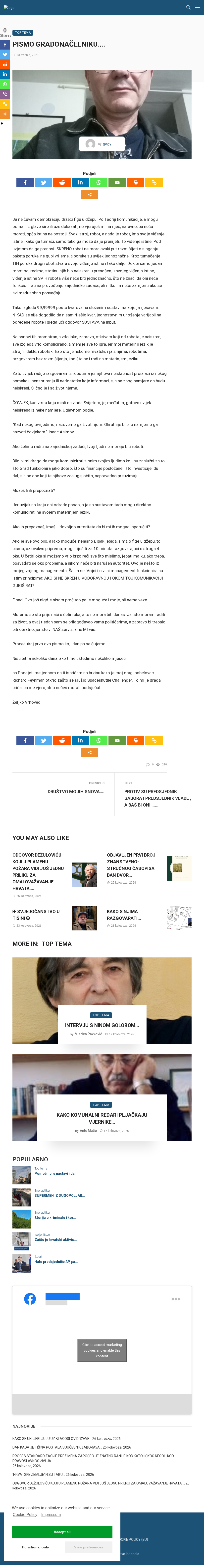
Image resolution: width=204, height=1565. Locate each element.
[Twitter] (43, 182)
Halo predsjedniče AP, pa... (56, 1262)
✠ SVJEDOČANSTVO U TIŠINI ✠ (36, 915)
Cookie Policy (25, 1514)
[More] (89, 194)
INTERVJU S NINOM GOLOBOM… (102, 1025)
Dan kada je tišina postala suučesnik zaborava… (57, 1447)
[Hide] (2, 123)
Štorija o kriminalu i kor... (55, 1218)
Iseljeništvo (42, 1234)
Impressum (51, 1514)
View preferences (88, 1547)
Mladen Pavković (88, 1034)
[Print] (135, 182)
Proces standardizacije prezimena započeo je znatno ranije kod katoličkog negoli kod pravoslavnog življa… (93, 1458)
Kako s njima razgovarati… (124, 915)
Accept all (62, 1532)
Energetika (42, 1190)
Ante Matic (88, 1131)
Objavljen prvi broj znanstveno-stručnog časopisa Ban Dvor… (131, 865)
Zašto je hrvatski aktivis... (56, 1240)
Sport (38, 1256)
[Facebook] (25, 182)
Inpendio (132, 1554)
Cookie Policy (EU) (132, 1539)
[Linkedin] (80, 182)
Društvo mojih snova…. (76, 791)
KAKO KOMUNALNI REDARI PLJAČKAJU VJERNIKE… (102, 1118)
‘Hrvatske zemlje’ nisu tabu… (38, 1475)
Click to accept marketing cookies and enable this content (102, 1350)
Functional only (35, 1547)
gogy (107, 144)
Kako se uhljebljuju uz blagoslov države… (52, 1439)
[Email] (117, 182)
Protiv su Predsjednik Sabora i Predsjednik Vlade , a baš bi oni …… (157, 798)
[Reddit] (62, 182)
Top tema (23, 32)
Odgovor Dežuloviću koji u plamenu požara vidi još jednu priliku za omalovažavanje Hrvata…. (38, 871)
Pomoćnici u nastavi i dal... (57, 1173)
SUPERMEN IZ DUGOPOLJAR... (60, 1196)
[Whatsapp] (98, 182)
